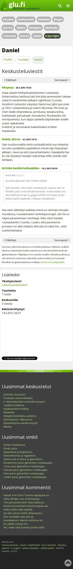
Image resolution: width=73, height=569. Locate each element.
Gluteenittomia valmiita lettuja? (20, 423)
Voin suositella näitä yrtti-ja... (19, 516)
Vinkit (21, 28)
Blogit (58, 19)
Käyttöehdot (34, 545)
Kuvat (24, 36)
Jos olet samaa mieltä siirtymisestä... (23, 513)
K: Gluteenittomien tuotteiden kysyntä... (24, 401)
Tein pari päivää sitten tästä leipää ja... (24, 502)
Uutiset (23, 545)
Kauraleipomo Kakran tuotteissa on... (23, 520)
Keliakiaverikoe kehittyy (16, 408)
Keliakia (44, 19)
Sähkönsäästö (47, 548)
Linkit (37, 36)
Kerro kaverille (49, 545)
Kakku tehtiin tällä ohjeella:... (18, 509)
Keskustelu (26, 19)
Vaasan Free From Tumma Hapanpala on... (26, 495)
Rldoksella (8, 412)
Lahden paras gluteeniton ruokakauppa (24, 477)
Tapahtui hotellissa (13, 405)
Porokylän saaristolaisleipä (18, 398)
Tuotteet (9, 36)
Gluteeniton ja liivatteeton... (18, 452)
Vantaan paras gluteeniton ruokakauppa (25, 469)
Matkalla (51, 28)
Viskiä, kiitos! (11, 139)
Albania (7, 426)
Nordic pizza (10, 448)
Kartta (7, 28)
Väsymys (8, 87)
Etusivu (8, 19)
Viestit (38, 59)
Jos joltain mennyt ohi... (16, 523)
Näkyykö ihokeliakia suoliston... (20, 416)
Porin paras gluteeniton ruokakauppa (23, 473)
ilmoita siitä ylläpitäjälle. (53, 262)
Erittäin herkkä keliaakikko (20, 168)
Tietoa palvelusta (10, 545)
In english (15, 548)
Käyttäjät (52, 36)
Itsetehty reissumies (14, 394)
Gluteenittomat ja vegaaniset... (20, 455)
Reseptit (35, 28)
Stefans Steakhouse (14, 444)
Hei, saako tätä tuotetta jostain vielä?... (24, 527)
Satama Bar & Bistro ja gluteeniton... (23, 459)
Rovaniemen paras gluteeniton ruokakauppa (27, 462)
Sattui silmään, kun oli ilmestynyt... (22, 498)
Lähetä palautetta (30, 548)
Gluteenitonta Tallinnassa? (17, 419)
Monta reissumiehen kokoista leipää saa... (26, 506)
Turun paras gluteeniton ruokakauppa (24, 466)
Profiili (8, 59)
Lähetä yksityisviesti (14, 285)
